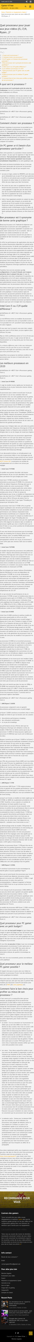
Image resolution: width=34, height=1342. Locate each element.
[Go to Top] (31, 1333)
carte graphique (18, 985)
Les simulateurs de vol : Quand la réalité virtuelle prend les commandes (19, 1303)
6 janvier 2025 (13, 1315)
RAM (8, 985)
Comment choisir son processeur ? (13, 57)
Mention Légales (6, 1273)
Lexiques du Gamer (7, 1292)
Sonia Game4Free (24, 1315)
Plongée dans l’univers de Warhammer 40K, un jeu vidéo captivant (18, 1320)
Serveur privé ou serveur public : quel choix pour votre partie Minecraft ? (20, 1312)
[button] (2, 52)
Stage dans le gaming (8, 1288)
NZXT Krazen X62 (5, 461)
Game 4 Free (7, 5)
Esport (3, 1278)
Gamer (20, 1219)
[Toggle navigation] (30, 6)
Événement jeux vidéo (8, 1276)
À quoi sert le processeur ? (11, 55)
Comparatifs (5, 1290)
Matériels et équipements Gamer (11, 1280)
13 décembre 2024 (14, 1324)
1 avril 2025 (12, 1308)
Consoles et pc (5, 1283)
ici (20, 1244)
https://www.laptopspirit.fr (8, 1156)
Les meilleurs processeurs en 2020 (13, 68)
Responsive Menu (27, 1)
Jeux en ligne (5, 1285)
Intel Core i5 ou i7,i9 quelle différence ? (14, 67)
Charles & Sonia (21, 1308)
